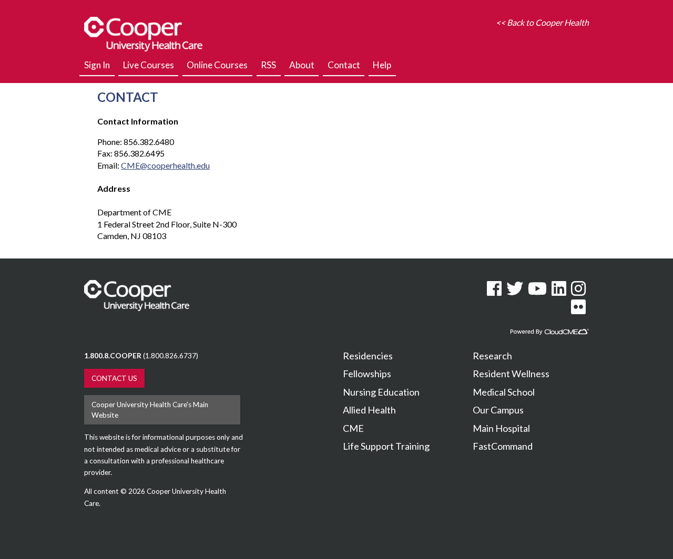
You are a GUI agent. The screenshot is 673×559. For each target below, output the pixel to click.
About (301, 64)
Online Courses (217, 64)
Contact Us (114, 378)
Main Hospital (501, 428)
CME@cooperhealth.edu (165, 165)
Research (492, 355)
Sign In (97, 64)
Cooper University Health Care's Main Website (149, 409)
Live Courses (148, 64)
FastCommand (503, 446)
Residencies (368, 355)
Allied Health (369, 410)
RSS (268, 64)
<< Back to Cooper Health (542, 22)
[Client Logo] (143, 48)
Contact (344, 64)
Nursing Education (381, 392)
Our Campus (498, 410)
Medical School (504, 392)
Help (382, 64)
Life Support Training (386, 446)
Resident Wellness (511, 373)
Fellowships (367, 373)
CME (353, 428)
